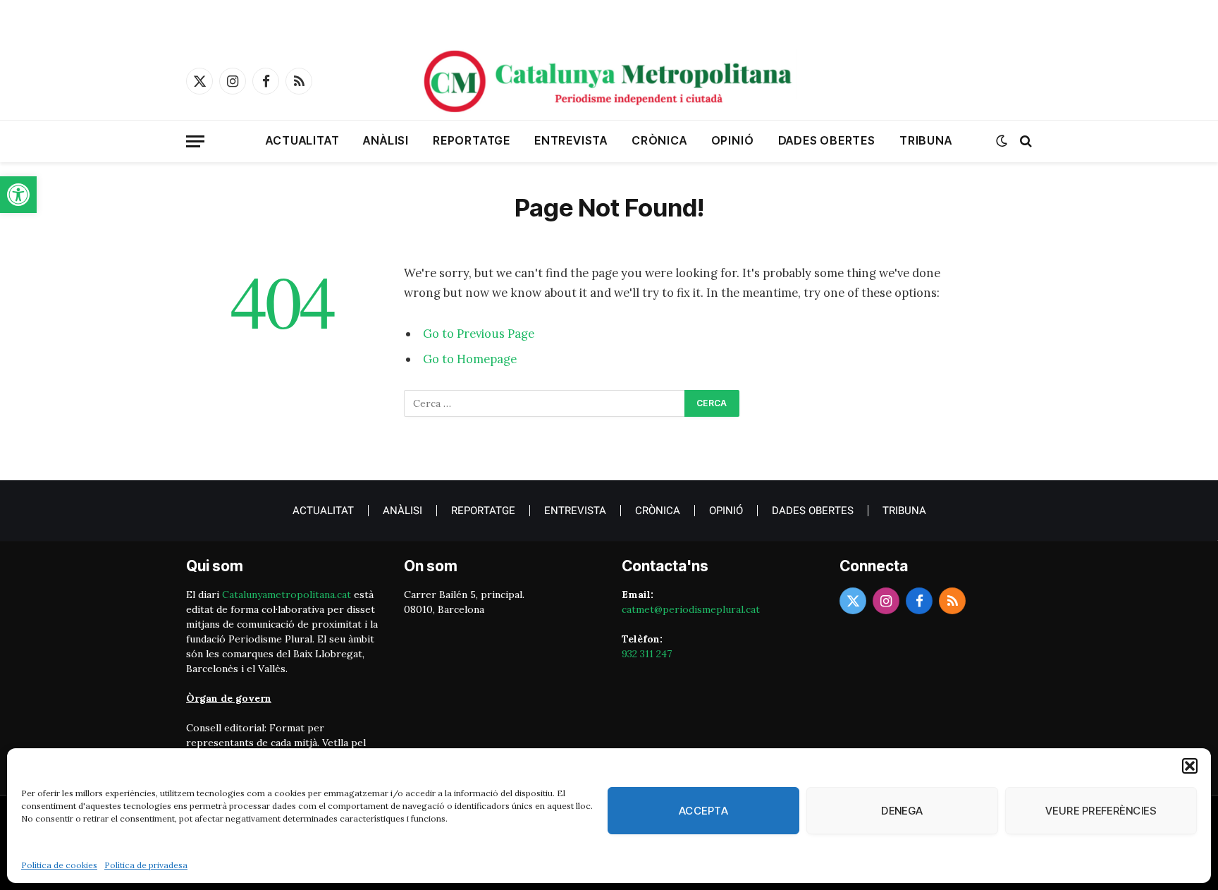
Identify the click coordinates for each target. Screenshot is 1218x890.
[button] (18, 194)
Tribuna (925, 140)
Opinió (732, 140)
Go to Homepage (470, 359)
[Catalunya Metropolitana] (609, 81)
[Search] (1024, 141)
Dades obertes (826, 140)
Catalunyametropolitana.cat (286, 594)
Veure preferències (1101, 810)
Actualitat (302, 140)
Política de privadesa (145, 865)
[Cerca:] (545, 403)
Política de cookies (59, 865)
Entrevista (571, 140)
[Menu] (195, 141)
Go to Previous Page (478, 333)
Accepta (703, 810)
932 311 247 (647, 653)
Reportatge (471, 140)
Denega (902, 810)
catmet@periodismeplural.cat (691, 609)
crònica (659, 140)
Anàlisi (386, 140)
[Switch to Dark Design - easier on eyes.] (1001, 141)
